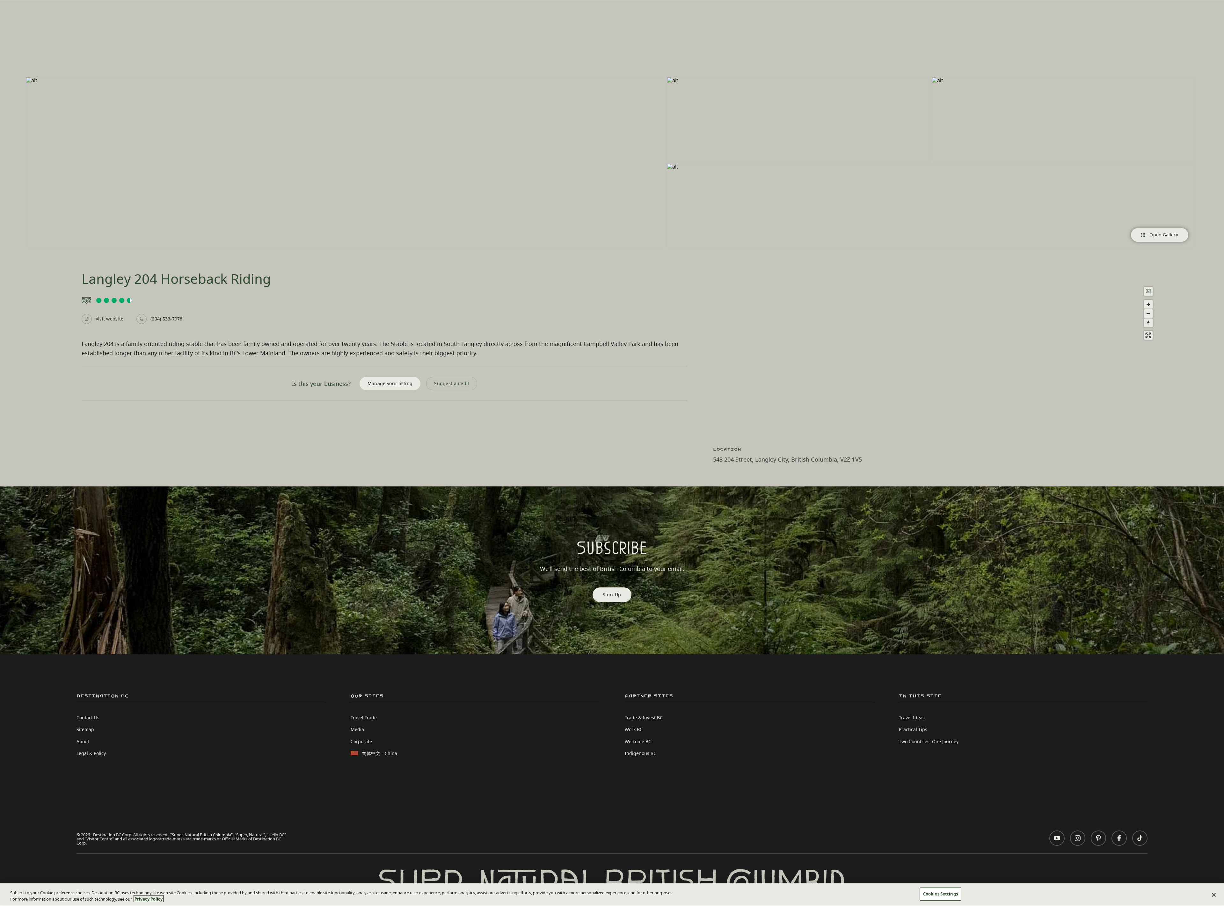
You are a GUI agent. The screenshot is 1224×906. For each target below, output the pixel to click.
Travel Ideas (912, 718)
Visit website (109, 319)
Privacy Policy (149, 899)
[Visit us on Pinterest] (1098, 838)
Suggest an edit (451, 383)
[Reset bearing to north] (1148, 322)
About (82, 741)
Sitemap (85, 729)
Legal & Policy (91, 753)
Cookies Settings (940, 894)
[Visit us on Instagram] (1077, 838)
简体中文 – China (379, 753)
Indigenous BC (640, 753)
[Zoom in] (1148, 304)
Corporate (361, 741)
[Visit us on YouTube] (1057, 838)
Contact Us (87, 718)
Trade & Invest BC (644, 718)
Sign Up (612, 595)
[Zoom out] (1148, 313)
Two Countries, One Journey (928, 741)
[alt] (346, 163)
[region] (940, 357)
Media (357, 729)
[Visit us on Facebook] (1119, 838)
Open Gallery (1163, 235)
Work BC (634, 729)
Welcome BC (638, 741)
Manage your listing (390, 383)
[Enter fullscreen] (1148, 335)
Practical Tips (913, 729)
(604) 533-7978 (166, 319)
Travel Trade (364, 718)
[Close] (1214, 895)
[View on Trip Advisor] (385, 300)
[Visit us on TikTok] (1140, 838)
